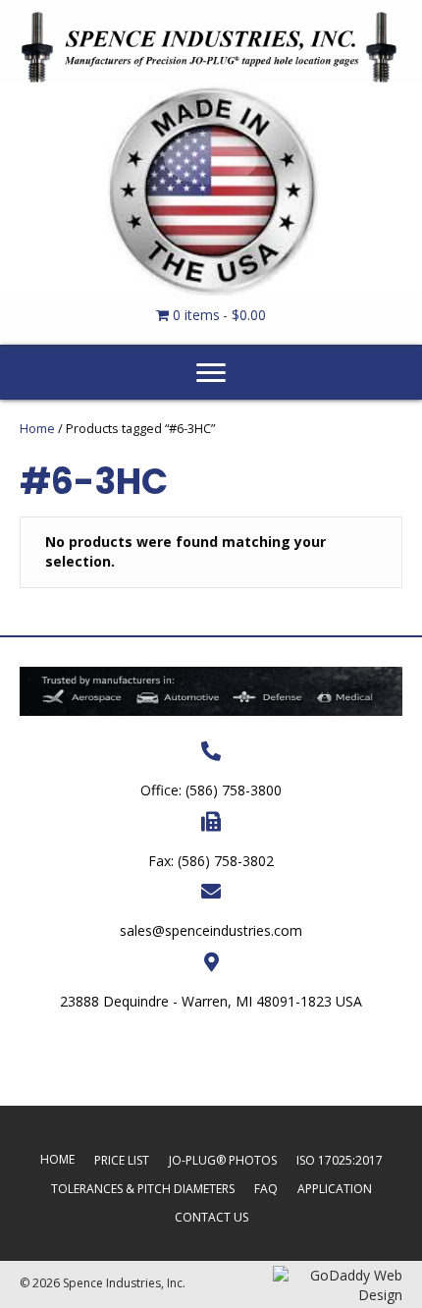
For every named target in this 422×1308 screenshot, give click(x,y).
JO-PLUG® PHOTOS (223, 1160)
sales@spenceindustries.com (211, 930)
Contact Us (211, 1217)
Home (37, 428)
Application (334, 1188)
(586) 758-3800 (233, 790)
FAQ (266, 1188)
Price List (121, 1160)
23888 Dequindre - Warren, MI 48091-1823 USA (211, 1001)
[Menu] (211, 373)
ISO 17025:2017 (339, 1160)
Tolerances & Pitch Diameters (143, 1188)
